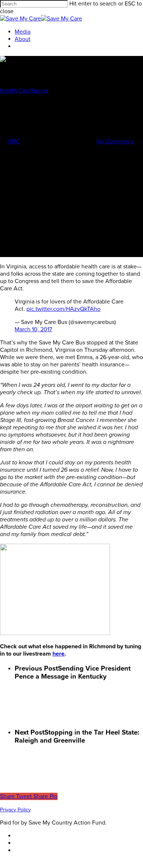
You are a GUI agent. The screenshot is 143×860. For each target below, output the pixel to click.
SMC (14, 141)
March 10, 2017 (33, 329)
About (22, 39)
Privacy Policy (15, 810)
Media (22, 31)
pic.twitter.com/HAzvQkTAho (63, 309)
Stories (39, 90)
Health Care (15, 90)
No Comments (114, 141)
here (58, 653)
